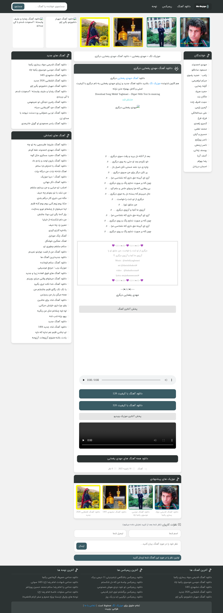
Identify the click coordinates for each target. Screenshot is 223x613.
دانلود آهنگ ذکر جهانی (55, 182)
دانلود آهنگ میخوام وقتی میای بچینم (47, 278)
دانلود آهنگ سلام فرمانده (53, 262)
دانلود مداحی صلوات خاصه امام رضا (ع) (58, 592)
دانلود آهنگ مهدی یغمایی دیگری (153, 68)
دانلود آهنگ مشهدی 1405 (53, 75)
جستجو (18, 6)
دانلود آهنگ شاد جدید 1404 (52, 327)
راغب (204, 75)
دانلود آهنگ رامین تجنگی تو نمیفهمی (47, 102)
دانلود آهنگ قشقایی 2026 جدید (50, 80)
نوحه (154, 6)
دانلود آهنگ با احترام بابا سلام (51, 166)
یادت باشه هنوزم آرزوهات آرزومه (49, 337)
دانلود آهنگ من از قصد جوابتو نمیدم (48, 252)
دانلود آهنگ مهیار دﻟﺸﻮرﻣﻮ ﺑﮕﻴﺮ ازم (48, 86)
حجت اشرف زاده (198, 102)
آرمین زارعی (201, 107)
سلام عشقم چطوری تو (55, 246)
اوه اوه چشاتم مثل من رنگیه (52, 311)
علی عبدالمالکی (199, 113)
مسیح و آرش (200, 134)
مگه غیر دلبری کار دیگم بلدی (52, 198)
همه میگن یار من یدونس (53, 294)
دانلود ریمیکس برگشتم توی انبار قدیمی (122, 592)
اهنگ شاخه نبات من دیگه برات (50, 171)
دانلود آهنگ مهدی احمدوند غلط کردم (48, 150)
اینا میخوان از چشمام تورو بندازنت (49, 209)
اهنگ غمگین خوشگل (56, 241)
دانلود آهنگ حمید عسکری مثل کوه (48, 155)
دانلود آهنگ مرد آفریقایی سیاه (50, 107)
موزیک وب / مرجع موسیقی (52, 268)
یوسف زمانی (200, 150)
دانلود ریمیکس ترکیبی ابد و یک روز (124, 597)
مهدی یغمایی (139, 56)
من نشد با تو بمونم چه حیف (52, 193)
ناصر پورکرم (201, 139)
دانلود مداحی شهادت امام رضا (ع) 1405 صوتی (54, 582)
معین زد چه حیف (58, 225)
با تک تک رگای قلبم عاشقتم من (50, 289)
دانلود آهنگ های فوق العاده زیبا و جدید (46, 273)
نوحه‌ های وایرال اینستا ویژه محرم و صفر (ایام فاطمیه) (50, 597)
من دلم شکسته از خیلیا (54, 219)
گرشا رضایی (201, 86)
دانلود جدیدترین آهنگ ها (53, 257)
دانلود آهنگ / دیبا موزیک (54, 177)
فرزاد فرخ (202, 118)
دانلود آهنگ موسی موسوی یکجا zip (48, 70)
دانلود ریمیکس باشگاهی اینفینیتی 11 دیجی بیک (117, 577)
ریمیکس (167, 6)
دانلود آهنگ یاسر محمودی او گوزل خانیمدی (44, 123)
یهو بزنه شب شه (58, 316)
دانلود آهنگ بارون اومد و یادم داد (49, 160)
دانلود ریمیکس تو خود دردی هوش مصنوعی (120, 587)
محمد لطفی (200, 129)
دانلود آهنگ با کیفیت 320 (127, 405)
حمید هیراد (201, 91)
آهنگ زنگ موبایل (58, 236)
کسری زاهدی (200, 123)
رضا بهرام (202, 161)
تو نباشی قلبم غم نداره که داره (51, 332)
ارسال (81, 546)
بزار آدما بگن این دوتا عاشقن (52, 214)
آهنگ (135, 78)
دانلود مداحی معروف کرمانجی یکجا (60, 577)
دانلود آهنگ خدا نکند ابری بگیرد (50, 284)
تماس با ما (89, 605)
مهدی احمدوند (199, 64)
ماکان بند (202, 96)
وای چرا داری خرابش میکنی (53, 305)
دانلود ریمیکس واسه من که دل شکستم (122, 582)
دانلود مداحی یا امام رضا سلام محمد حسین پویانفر (52, 587)
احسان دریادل (200, 166)
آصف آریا (202, 155)
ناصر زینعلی (201, 145)
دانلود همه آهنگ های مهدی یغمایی (127, 458)
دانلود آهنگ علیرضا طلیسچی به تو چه (47, 144)
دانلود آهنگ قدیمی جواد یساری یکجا (47, 64)
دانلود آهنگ (183, 6)
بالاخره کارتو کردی (58, 230)
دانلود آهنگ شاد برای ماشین (52, 300)
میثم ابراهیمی (199, 80)
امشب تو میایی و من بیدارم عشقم (48, 187)
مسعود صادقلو (199, 70)
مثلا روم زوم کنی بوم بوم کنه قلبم (49, 203)
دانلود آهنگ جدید (57, 321)
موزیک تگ (154, 56)
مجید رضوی (193, 75)
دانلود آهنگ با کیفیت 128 (127, 393)
